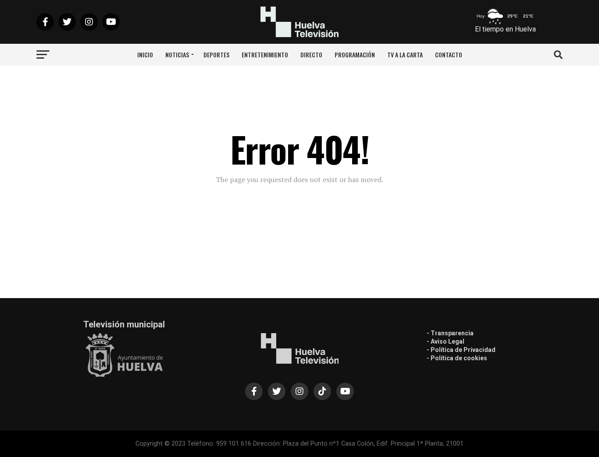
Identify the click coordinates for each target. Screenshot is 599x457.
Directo (311, 54)
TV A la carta (405, 54)
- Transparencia (450, 333)
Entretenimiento (265, 54)
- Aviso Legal (445, 341)
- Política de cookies (457, 358)
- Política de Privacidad (461, 350)
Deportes (216, 54)
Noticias (177, 54)
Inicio (145, 54)
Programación (355, 54)
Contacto (448, 54)
